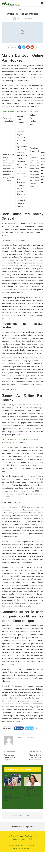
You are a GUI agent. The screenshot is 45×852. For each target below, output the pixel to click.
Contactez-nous (19, 839)
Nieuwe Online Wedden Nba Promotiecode (35, 757)
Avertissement (30, 836)
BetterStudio (28, 848)
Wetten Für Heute (9, 389)
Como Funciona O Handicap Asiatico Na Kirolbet (20, 111)
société (7, 775)
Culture (27, 775)
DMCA (29, 839)
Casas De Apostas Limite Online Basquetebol (20, 439)
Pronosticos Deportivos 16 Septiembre (9, 757)
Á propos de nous (16, 836)
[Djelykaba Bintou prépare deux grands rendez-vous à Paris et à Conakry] (32, 780)
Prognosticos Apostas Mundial (14, 442)
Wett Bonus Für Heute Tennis (14, 240)
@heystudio (28, 826)
